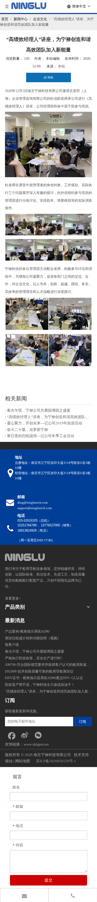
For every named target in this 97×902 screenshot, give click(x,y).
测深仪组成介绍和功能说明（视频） (33, 638)
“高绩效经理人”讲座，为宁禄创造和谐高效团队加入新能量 (48, 417)
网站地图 (22, 761)
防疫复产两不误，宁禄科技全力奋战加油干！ (40, 685)
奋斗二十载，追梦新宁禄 (27, 430)
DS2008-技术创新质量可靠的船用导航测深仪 (39, 671)
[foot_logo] (25, 557)
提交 (48, 880)
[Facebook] (11, 735)
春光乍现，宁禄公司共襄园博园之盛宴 (38, 410)
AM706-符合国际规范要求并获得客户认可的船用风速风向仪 (51, 665)
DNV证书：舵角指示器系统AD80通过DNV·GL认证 (44, 678)
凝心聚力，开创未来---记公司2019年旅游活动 (44, 423)
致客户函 (12, 645)
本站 (61, 66)
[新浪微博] (25, 735)
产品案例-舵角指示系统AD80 (27, 631)
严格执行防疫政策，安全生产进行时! (33, 658)
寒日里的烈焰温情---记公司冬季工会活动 (40, 436)
